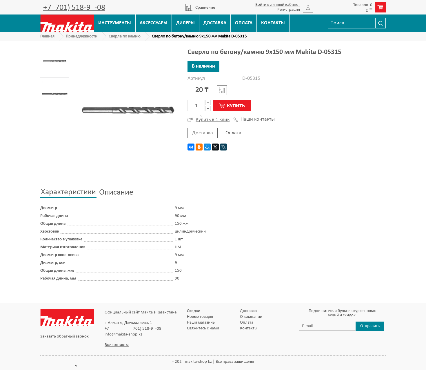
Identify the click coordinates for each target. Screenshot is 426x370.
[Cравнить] (222, 90)
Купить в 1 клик (213, 119)
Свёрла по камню (125, 36)
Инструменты (114, 23)
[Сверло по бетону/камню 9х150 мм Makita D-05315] (54, 61)
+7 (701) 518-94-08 (74, 8)
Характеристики (68, 192)
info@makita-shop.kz (123, 334)
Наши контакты (258, 119)
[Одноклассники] (199, 147)
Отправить (370, 326)
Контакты (273, 23)
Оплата (243, 23)
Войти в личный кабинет (277, 5)
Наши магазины (201, 322)
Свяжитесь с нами (203, 328)
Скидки (193, 311)
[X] (215, 147)
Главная (47, 36)
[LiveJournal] (223, 147)
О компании (251, 317)
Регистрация (288, 10)
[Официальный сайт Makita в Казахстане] (67, 23)
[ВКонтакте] (190, 147)
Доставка (214, 23)
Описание (116, 192)
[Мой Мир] (207, 147)
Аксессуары (154, 23)
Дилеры (185, 23)
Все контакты (117, 345)
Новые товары (200, 317)
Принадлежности (81, 36)
